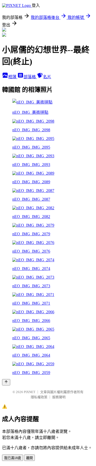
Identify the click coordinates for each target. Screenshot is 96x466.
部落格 (30, 77)
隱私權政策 (39, 397)
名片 (47, 77)
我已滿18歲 (12, 458)
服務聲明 (59, 397)
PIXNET (29, 392)
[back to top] (6, 382)
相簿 (12, 77)
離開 (29, 458)
